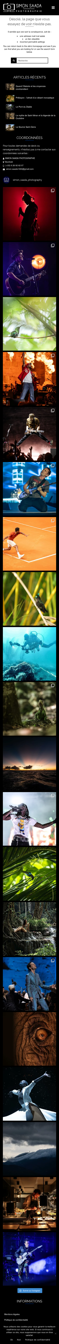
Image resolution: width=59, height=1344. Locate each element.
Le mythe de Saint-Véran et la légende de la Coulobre (35, 117)
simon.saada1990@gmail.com (20, 168)
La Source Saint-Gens (26, 126)
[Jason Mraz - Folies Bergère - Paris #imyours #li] (29, 269)
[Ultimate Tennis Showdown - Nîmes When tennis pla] (29, 544)
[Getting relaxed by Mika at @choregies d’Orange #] (29, 984)
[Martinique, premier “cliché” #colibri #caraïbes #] (29, 874)
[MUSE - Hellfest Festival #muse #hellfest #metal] (29, 489)
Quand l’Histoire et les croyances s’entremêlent (31, 87)
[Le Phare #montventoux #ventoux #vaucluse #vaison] (29, 1149)
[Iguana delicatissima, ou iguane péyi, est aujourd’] (29, 709)
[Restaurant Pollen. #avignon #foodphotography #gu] (29, 1204)
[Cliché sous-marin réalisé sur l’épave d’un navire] (29, 654)
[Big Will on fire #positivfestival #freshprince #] (29, 379)
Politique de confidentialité (37, 1340)
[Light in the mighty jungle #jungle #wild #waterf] (29, 929)
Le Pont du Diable (24, 106)
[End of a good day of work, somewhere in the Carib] (29, 764)
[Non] (55, 1333)
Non (19, 1340)
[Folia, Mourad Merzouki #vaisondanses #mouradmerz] (29, 1094)
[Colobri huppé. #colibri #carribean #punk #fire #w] (29, 599)
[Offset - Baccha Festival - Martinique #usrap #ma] (29, 819)
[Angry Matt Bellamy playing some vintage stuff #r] (29, 1259)
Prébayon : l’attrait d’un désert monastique (35, 97)
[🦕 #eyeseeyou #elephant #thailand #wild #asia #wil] (29, 1039)
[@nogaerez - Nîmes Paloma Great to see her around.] (29, 214)
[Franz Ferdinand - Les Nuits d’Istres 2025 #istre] (29, 434)
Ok (11, 1340)
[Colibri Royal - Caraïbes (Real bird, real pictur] (29, 324)
